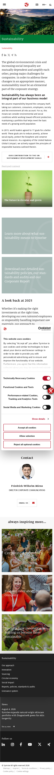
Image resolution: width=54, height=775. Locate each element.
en (43, 5)
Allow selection (27, 436)
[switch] (46, 387)
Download (46, 534)
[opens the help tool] (51, 391)
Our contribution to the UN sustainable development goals (24, 156)
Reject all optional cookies (27, 444)
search (50, 5)
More (8, 204)
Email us (23, 503)
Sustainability (9, 658)
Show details (38, 419)
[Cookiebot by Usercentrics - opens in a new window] (38, 329)
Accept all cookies (27, 427)
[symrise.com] (27, 4)
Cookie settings (23, 771)
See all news (6, 726)
